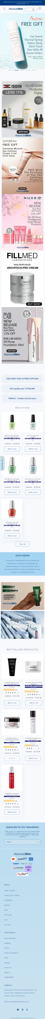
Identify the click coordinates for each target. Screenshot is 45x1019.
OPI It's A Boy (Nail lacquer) (33, 436)
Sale (5, 920)
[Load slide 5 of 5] (34, 70)
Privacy (7, 948)
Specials (7, 905)
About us (7, 972)
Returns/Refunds (10, 938)
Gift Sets (7, 925)
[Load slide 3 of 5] (22, 70)
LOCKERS (8, 900)
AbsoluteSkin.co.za (29, 1018)
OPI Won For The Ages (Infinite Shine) (12, 479)
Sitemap (7, 963)
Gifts (6, 910)
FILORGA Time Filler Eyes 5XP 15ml (33, 683)
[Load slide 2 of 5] (17, 70)
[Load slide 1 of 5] (11, 70)
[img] (9, 690)
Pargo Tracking (9, 890)
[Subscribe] (38, 842)
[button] (4, 8)
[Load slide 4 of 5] (28, 70)
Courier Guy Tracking (11, 895)
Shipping (7, 943)
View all (22, 544)
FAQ (6, 958)
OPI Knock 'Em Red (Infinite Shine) (12, 523)
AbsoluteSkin (19, 1018)
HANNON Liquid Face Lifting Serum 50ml (12, 794)
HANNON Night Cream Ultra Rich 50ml (12, 683)
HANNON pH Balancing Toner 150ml (33, 738)
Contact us (7, 967)
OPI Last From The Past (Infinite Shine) (33, 479)
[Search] (33, 9)
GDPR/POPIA (9, 977)
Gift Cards (7, 915)
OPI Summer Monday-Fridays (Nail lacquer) (12, 436)
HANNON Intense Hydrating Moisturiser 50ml (12, 739)
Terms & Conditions (11, 953)
